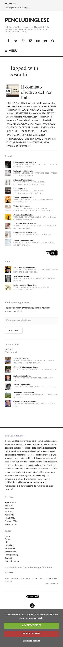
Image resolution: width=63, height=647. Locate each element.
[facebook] (8, 41)
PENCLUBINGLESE (27, 20)
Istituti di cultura (12, 561)
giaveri (35, 128)
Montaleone (34, 143)
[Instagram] (30, 41)
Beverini (27, 135)
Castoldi (11, 128)
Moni (47, 143)
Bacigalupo (13, 135)
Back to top (51, 584)
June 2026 (9, 509)
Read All (47, 120)
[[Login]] (2, 604)
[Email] (45, 41)
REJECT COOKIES (31, 634)
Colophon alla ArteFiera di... (25, 232)
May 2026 (9, 512)
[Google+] (23, 41)
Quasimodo (23, 146)
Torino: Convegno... (21, 206)
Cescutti (33, 131)
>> (56, 253)
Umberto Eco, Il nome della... (25, 267)
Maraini (21, 143)
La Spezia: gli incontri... (23, 171)
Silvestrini (12, 131)
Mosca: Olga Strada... (22, 384)
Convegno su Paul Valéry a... (17, 7)
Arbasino (50, 139)
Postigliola (48, 128)
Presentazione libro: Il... (23, 197)
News (38, 124)
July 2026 (9, 505)
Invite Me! (14, 330)
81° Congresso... (20, 188)
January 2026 (10, 524)
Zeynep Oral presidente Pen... (25, 367)
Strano (29, 139)
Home (7, 536)
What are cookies (31, 641)
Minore (44, 131)
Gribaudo (39, 135)
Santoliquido (14, 139)
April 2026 (9, 515)
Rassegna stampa (12, 555)
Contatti (8, 558)
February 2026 (11, 521)
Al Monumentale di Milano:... (25, 223)
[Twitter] (15, 41)
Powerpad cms (12, 579)
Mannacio (49, 124)
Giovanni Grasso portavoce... (25, 401)
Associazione (21, 124)
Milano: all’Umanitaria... (23, 179)
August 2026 (10, 502)
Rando (39, 139)
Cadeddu (24, 128)
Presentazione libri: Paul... (24, 240)
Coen (24, 131)
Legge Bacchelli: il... (21, 358)
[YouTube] (38, 41)
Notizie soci (10, 548)
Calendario (9, 545)
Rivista (7, 539)
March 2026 (10, 518)
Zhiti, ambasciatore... (22, 375)
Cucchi (10, 143)
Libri (7, 542)
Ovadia (10, 146)
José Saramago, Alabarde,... (25, 285)
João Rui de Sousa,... (22, 276)
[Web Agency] (32, 596)
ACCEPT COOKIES (31, 625)
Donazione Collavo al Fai (23, 392)
